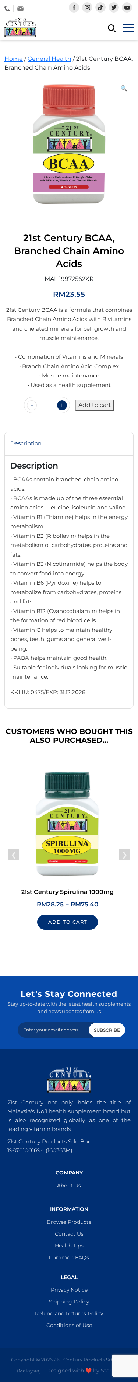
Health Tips (69, 1245)
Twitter (114, 7)
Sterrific (111, 1370)
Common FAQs (69, 1257)
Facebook (74, 7)
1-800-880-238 (9, 8)
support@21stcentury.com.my (20, 8)
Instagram (87, 7)
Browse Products (69, 1222)
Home (13, 58)
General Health (49, 58)
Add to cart (94, 404)
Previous (13, 854)
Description (26, 443)
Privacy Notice (69, 1290)
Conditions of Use (69, 1325)
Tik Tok (100, 7)
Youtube (127, 7)
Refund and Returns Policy (69, 1313)
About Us (69, 1185)
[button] (124, 88)
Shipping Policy (69, 1301)
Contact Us (69, 1233)
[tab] (26, 443)
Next (124, 854)
